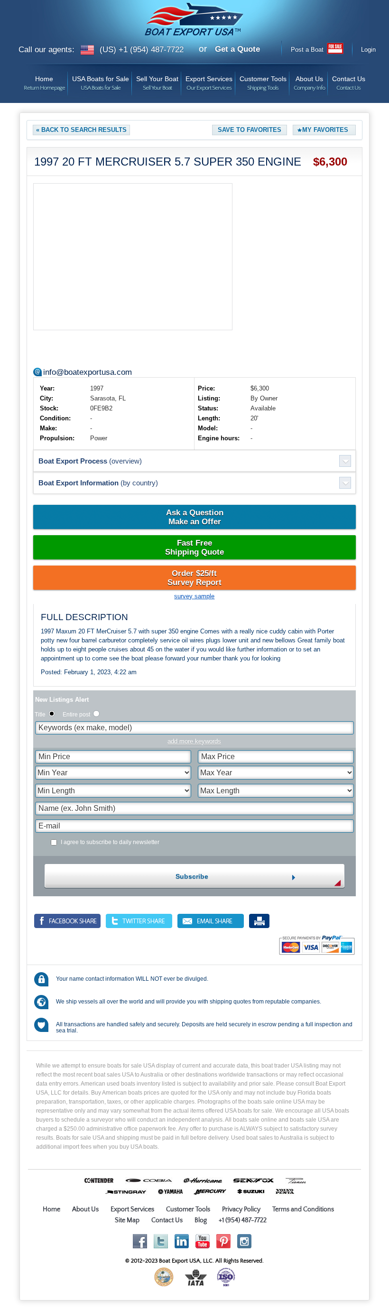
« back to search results (81, 129)
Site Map (127, 1220)
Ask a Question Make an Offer (194, 517)
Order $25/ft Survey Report (194, 578)
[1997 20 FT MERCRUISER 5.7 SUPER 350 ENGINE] (132, 256)
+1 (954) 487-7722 (243, 1220)
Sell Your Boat (157, 80)
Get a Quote (237, 49)
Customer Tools (263, 80)
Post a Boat (307, 49)
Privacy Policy (241, 1209)
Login (368, 49)
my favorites (325, 129)
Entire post (76, 714)
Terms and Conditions (303, 1209)
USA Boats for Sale (100, 80)
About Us (309, 80)
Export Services (208, 80)
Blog (200, 1220)
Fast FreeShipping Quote (194, 548)
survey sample (194, 596)
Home (44, 80)
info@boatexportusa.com (87, 372)
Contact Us (348, 80)
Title (40, 714)
